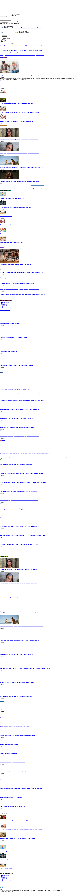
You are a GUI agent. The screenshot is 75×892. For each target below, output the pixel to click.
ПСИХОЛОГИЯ (3, 57)
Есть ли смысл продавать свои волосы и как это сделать (14, 779)
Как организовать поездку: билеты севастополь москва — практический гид (19, 409)
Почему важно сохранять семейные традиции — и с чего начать (16, 264)
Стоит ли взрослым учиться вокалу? (9, 323)
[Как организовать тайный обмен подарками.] (3, 240)
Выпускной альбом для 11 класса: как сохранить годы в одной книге (17, 838)
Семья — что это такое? (6, 216)
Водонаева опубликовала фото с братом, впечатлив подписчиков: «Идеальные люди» (22, 272)
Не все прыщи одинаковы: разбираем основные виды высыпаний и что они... (20, 526)
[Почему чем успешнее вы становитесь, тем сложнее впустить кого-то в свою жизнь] (9, 150)
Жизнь (3, 39)
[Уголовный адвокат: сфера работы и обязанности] (3, 759)
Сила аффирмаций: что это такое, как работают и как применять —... (18, 103)
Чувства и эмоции (6, 38)
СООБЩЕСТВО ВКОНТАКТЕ (37, 185)
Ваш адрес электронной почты (17, 21)
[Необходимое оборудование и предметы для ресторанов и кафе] (3, 768)
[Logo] (7, 33)
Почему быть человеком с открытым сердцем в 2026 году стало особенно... (19, 139)
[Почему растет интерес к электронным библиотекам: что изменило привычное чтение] (3, 398)
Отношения (4, 36)
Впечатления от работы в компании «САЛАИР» (12, 806)
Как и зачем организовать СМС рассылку (11, 797)
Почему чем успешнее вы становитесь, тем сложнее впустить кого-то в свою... (19, 153)
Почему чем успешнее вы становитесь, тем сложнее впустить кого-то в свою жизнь (21, 50)
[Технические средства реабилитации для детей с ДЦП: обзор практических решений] (3, 471)
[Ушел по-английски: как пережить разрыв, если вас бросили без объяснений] (9, 179)
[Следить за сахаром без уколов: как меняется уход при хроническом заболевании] (3, 827)
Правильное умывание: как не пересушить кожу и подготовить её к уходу (19, 544)
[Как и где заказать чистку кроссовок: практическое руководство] (3, 416)
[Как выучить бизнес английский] (3, 750)
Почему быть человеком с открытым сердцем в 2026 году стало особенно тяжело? (21, 45)
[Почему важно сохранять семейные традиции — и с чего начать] (9, 262)
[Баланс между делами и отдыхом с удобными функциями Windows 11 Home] (3, 433)
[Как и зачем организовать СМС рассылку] (3, 795)
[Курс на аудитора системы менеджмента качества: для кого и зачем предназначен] (3, 786)
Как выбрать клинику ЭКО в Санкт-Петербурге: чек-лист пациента (17, 509)
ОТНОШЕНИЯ (3, 125)
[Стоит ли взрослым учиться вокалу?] (9, 320)
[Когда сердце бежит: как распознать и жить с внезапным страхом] (3, 119)
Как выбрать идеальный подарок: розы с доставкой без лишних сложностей (19, 820)
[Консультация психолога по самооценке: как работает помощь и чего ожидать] (9, 72)
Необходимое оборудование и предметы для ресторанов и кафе (16, 771)
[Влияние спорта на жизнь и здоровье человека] (3, 196)
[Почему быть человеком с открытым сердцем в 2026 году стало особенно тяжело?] (9, 136)
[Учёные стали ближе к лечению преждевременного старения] (3, 204)
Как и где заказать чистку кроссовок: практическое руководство (16, 418)
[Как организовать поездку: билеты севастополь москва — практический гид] (3, 407)
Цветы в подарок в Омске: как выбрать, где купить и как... (15, 389)
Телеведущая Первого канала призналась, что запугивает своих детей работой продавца (22, 294)
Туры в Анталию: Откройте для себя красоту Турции (13, 337)
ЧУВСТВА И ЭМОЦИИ (5, 310)
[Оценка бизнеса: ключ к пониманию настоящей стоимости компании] (3, 706)
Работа (3, 41)
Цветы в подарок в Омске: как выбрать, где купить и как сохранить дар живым (20, 52)
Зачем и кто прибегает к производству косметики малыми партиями (17, 735)
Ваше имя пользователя (15, 14)
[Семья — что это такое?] (3, 213)
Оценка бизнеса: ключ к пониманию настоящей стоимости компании (17, 709)
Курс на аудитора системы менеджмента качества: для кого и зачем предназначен (21, 788)
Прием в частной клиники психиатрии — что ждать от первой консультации (19, 112)
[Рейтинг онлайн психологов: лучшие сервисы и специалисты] (3, 83)
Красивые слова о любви (6, 233)
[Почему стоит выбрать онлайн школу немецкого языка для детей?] (3, 715)
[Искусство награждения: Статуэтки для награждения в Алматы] (9, 363)
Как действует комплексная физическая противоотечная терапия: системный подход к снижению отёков (26, 517)
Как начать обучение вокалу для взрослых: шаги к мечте (14, 726)
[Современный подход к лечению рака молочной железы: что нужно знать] (3, 497)
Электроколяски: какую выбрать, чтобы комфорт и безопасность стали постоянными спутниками (25, 453)
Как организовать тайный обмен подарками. (11, 242)
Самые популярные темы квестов (8, 351)
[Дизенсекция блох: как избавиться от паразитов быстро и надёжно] (3, 424)
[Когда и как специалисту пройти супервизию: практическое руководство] (3, 92)
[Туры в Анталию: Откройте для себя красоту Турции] (9, 334)
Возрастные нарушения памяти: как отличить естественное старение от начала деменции (23, 482)
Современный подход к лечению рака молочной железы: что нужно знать (19, 500)
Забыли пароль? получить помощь (7, 17)
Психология (4, 35)
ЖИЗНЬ (1, 372)
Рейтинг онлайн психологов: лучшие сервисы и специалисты (15, 86)
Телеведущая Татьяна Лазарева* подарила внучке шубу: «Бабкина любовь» (19, 289)
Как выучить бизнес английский (8, 753)
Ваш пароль (13, 15)
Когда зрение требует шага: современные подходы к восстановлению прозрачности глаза (22, 535)
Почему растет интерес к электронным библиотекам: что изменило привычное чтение (22, 55)
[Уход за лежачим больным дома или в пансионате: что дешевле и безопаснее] (3, 462)
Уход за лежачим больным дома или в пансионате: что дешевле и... (17, 464)
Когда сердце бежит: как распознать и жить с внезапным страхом (16, 121)
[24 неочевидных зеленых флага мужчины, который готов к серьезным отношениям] (9, 164)
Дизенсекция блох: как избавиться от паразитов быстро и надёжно (17, 427)
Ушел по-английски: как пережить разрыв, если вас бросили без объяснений (19, 181)
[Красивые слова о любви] (3, 231)
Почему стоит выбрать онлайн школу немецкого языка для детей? (17, 717)
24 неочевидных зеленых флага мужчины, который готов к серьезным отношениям (21, 167)
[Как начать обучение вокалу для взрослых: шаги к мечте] (3, 724)
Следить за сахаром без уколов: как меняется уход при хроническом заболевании (21, 829)
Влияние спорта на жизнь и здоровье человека (12, 198)
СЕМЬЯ (2, 247)
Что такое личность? (5, 224)
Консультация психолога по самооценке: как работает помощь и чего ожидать (20, 75)
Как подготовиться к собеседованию (9, 744)
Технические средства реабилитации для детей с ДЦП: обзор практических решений (21, 473)
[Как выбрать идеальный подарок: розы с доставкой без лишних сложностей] (3, 818)
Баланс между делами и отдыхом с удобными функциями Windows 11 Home (19, 436)
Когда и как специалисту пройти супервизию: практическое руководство (18, 94)
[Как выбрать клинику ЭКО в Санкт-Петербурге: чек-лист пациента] (3, 506)
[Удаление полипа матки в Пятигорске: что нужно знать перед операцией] (3, 488)
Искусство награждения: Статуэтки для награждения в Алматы (16, 365)
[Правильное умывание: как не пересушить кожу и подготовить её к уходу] (3, 542)
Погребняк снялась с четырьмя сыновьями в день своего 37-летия (17, 283)
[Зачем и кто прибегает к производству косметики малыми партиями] (3, 733)
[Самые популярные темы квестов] (9, 349)
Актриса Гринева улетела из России (9, 277)
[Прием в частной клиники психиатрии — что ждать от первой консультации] (3, 110)
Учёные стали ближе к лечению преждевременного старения (15, 207)
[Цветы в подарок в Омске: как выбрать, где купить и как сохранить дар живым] (9, 387)
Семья (3, 37)
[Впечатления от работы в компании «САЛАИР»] (3, 804)
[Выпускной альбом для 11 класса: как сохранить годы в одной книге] (3, 836)
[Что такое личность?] (3, 222)
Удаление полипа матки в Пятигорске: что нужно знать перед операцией (18, 491)
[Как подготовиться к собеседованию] (3, 742)
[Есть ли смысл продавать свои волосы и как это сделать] (3, 777)
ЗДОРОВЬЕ (2, 440)
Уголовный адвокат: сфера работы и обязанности (12, 762)
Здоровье (4, 40)
